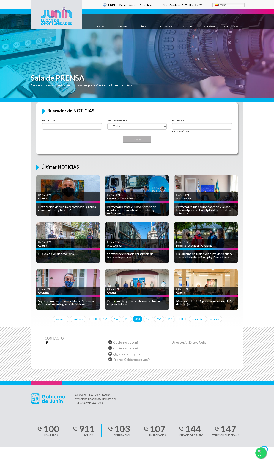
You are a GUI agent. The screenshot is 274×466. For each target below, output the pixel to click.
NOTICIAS (188, 26)
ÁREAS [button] (144, 26)
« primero (61, 319)
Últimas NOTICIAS (60, 167)
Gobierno (206, 245)
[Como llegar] (46, 342)
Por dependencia (117, 120)
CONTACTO (54, 338)
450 (94, 319)
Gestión (112, 198)
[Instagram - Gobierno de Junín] (110, 343)
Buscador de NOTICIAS (70, 110)
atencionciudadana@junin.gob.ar (95, 398)
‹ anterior (78, 319)
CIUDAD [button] (122, 26)
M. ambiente (125, 198)
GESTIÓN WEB (210, 26)
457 (170, 319)
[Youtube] (110, 360)
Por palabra (49, 120)
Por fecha (178, 120)
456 (159, 319)
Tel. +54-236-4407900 (89, 403)
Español (222, 5)
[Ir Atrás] (266, 450)
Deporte (181, 245)
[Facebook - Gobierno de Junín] (110, 348)
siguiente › (198, 319)
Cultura (42, 198)
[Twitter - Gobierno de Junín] (110, 354)
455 (148, 319)
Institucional (183, 198)
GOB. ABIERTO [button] (232, 26)
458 (180, 319)
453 (127, 319)
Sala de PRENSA (57, 78)
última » (214, 319)
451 (105, 319)
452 (116, 319)
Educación (194, 245)
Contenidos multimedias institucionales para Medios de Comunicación (81, 85)
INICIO (100, 26)
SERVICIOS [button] (166, 26)
